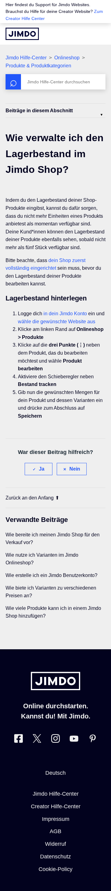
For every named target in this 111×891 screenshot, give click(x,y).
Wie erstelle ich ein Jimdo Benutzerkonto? (51, 575)
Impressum (55, 819)
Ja (41, 468)
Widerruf (55, 844)
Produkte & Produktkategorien (38, 65)
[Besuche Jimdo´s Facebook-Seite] (18, 740)
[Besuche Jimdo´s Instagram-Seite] (55, 740)
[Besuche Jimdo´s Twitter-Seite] (37, 740)
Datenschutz (55, 856)
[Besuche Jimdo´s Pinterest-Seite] (92, 740)
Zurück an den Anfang (30, 497)
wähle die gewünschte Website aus (56, 321)
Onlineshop (67, 57)
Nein (74, 468)
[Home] (22, 34)
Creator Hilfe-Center (55, 806)
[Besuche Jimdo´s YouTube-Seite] (74, 740)
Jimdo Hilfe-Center (26, 57)
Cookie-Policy (55, 869)
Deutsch (55, 773)
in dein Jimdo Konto (65, 313)
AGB (55, 831)
